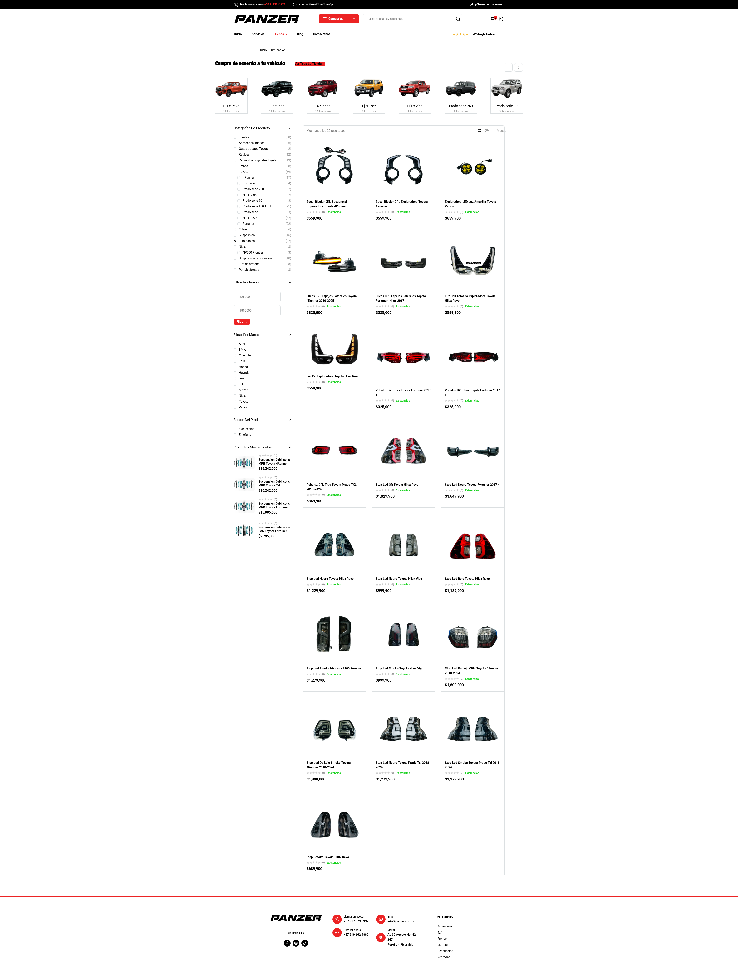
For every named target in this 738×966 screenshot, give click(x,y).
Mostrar (502, 131)
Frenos (243, 166)
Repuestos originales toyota (258, 160)
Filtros (243, 229)
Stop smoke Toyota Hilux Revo (328, 857)
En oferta (245, 435)
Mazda (243, 390)
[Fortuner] (277, 88)
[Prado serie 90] (507, 88)
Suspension (247, 235)
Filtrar (240, 321)
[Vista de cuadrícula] (480, 130)
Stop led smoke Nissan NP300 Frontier (334, 668)
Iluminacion (247, 241)
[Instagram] (296, 943)
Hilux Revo (250, 218)
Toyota (243, 172)
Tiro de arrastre (249, 264)
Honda (243, 367)
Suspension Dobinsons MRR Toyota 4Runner (274, 461)
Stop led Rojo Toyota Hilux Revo (467, 579)
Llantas (244, 137)
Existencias (246, 429)
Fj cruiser (249, 183)
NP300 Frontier (253, 252)
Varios (243, 407)
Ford (242, 361)
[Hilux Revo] (231, 88)
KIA (241, 384)
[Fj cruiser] (369, 88)
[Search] (458, 18)
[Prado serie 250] (461, 88)
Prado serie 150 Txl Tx (258, 206)
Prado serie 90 (252, 200)
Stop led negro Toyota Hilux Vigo (399, 579)
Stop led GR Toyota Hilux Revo (397, 484)
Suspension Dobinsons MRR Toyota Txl (274, 483)
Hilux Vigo (250, 195)
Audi (242, 344)
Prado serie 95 (252, 212)
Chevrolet (245, 355)
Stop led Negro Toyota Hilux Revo (330, 579)
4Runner (248, 177)
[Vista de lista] (487, 130)
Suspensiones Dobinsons (256, 258)
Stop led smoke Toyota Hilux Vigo (399, 668)
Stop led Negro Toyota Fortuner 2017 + (472, 484)
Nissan (243, 247)
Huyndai (244, 372)
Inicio (263, 50)
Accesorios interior (251, 143)
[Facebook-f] (287, 943)
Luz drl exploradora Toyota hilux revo (333, 376)
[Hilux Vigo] (415, 88)
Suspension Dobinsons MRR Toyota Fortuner (274, 505)
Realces (244, 154)
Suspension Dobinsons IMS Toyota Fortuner (274, 529)
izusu (242, 378)
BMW (242, 349)
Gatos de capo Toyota (254, 149)
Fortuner (248, 223)
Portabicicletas (249, 270)
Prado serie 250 (253, 189)
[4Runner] (323, 88)
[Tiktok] (304, 943)
